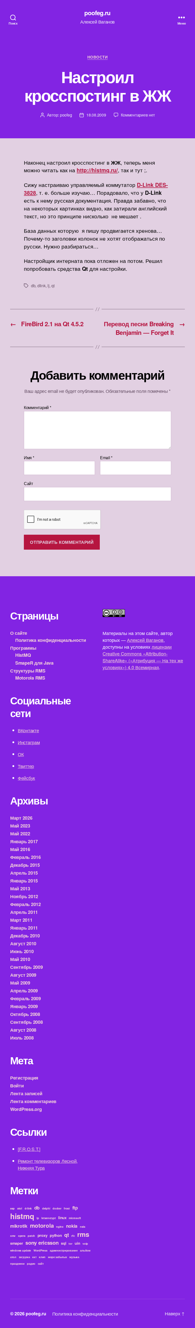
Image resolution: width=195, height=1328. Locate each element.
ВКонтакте (28, 730)
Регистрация (24, 1077)
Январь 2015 (24, 880)
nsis (82, 1226)
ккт (34, 1257)
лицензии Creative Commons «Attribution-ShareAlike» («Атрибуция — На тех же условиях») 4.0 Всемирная (143, 656)
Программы (23, 648)
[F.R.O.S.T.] (29, 1149)
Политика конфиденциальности (50, 640)
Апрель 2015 (24, 873)
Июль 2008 (22, 1037)
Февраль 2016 (25, 857)
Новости (97, 57)
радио (31, 1263)
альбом (85, 1250)
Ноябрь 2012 (24, 896)
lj (48, 285)
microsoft (75, 1218)
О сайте (18, 633)
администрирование (63, 1250)
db (33, 285)
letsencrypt (48, 1218)
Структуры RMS (27, 670)
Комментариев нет (138, 115)
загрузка (24, 1257)
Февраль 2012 (25, 904)
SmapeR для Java (34, 663)
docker (57, 1208)
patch (31, 1236)
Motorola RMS (30, 678)
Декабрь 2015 (25, 865)
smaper (16, 1243)
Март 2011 (21, 920)
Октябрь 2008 (25, 1014)
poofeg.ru (97, 13)
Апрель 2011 (24, 912)
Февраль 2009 (25, 998)
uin (77, 1243)
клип (42, 1257)
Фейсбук (26, 778)
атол (13, 1257)
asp (12, 1208)
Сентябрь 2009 (26, 967)
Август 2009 (23, 975)
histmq (22, 1216)
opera (21, 1236)
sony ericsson (42, 1242)
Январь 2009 (24, 1006)
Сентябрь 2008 (26, 1022)
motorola (42, 1225)
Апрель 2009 (24, 990)
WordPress (40, 1250)
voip (85, 1243)
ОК (21, 754)
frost (67, 1208)
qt (52, 285)
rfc (73, 1236)
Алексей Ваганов (145, 640)
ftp (75, 1207)
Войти (17, 1085)
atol (19, 1208)
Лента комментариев (33, 1101)
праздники (17, 1263)
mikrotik (18, 1226)
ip (38, 1218)
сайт (41, 1263)
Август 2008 (23, 1030)
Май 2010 (20, 959)
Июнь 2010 (22, 951)
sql (63, 1243)
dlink (41, 285)
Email (106, 457)
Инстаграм (29, 742)
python (56, 1235)
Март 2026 (21, 818)
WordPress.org (26, 1109)
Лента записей (26, 1093)
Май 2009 (20, 982)
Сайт (28, 483)
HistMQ (23, 655)
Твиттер (26, 766)
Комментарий (37, 407)
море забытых (57, 1257)
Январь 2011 (24, 928)
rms (83, 1234)
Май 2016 (20, 849)
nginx (59, 1226)
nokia (72, 1226)
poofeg (66, 115)
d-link (28, 1208)
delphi (46, 1208)
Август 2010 (23, 943)
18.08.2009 (96, 115)
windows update (20, 1250)
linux (62, 1217)
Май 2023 (20, 825)
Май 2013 (20, 888)
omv (12, 1236)
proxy (42, 1235)
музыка (74, 1257)
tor (70, 1243)
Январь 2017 (24, 841)
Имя (29, 457)
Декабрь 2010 (25, 935)
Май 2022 (20, 833)
